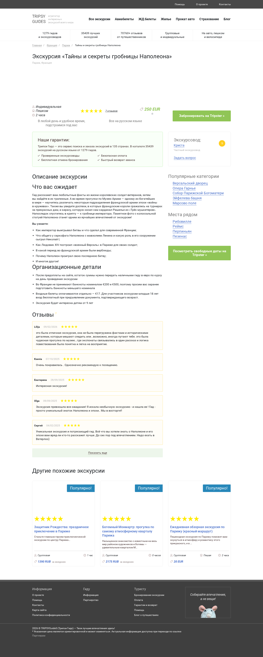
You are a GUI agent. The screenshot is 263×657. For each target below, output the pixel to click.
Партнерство (90, 600)
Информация (91, 595)
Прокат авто (185, 19)
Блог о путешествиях (146, 615)
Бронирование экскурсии (149, 595)
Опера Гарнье (184, 188)
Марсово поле (184, 203)
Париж (66, 45)
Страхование (209, 19)
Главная (37, 45)
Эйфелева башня (187, 198)
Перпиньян (182, 231)
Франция (52, 45)
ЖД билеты (147, 19)
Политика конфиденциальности (51, 615)
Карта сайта (39, 610)
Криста (179, 145)
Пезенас (180, 236)
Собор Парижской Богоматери (198, 193)
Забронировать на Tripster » (201, 116)
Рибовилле (182, 221)
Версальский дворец (190, 183)
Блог (227, 19)
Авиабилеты (124, 19)
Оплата (138, 600)
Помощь (180, 4)
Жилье (166, 19)
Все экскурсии (99, 19)
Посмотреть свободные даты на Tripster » (199, 253)
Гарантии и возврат (145, 605)
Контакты (225, 4)
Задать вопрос (185, 158)
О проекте (202, 4)
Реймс (178, 226)
